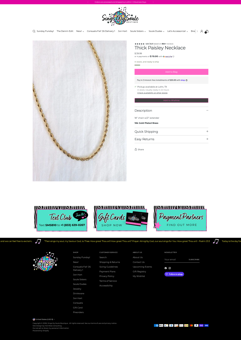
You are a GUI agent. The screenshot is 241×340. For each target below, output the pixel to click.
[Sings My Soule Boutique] (120, 16)
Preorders (78, 312)
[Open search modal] (34, 31)
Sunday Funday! (81, 257)
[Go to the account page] (201, 31)
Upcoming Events (142, 267)
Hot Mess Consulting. (53, 326)
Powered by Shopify (41, 331)
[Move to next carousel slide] (206, 195)
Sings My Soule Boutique (58, 323)
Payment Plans (107, 271)
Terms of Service (108, 281)
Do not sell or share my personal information (51, 328)
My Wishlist (139, 276)
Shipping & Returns (109, 262)
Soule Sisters (79, 279)
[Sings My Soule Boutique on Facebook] (165, 268)
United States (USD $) (44, 319)
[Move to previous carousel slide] (200, 195)
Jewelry (77, 289)
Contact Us (138, 262)
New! (75, 262)
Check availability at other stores (152, 93)
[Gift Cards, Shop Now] (120, 219)
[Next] (153, 2)
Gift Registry (139, 271)
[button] (171, 56)
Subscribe (194, 259)
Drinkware (78, 293)
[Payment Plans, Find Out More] (180, 219)
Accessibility (106, 285)
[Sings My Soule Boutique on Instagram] (169, 268)
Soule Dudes (79, 284)
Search (103, 257)
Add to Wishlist (171, 100)
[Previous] (88, 2)
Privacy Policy (106, 276)
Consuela (78, 303)
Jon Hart (77, 274)
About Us (138, 257)
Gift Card (78, 307)
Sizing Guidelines (108, 267)
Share (141, 149)
